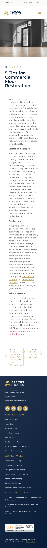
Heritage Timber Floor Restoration (18, 488)
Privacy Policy (31, 542)
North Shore (9, 424)
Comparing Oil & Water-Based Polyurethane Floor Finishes (21, 505)
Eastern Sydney (11, 428)
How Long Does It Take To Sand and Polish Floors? (21, 512)
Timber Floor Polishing (13, 479)
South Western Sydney (13, 451)
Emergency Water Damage (15, 470)
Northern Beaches (12, 419)
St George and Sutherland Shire (16, 446)
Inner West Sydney (12, 433)
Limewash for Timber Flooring (16, 474)
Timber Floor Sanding (13, 483)
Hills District (9, 437)
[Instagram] (13, 408)
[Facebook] (7, 408)
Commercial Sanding (13, 461)
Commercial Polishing (13, 465)
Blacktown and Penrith (13, 442)
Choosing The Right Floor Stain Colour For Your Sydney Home (23, 498)
